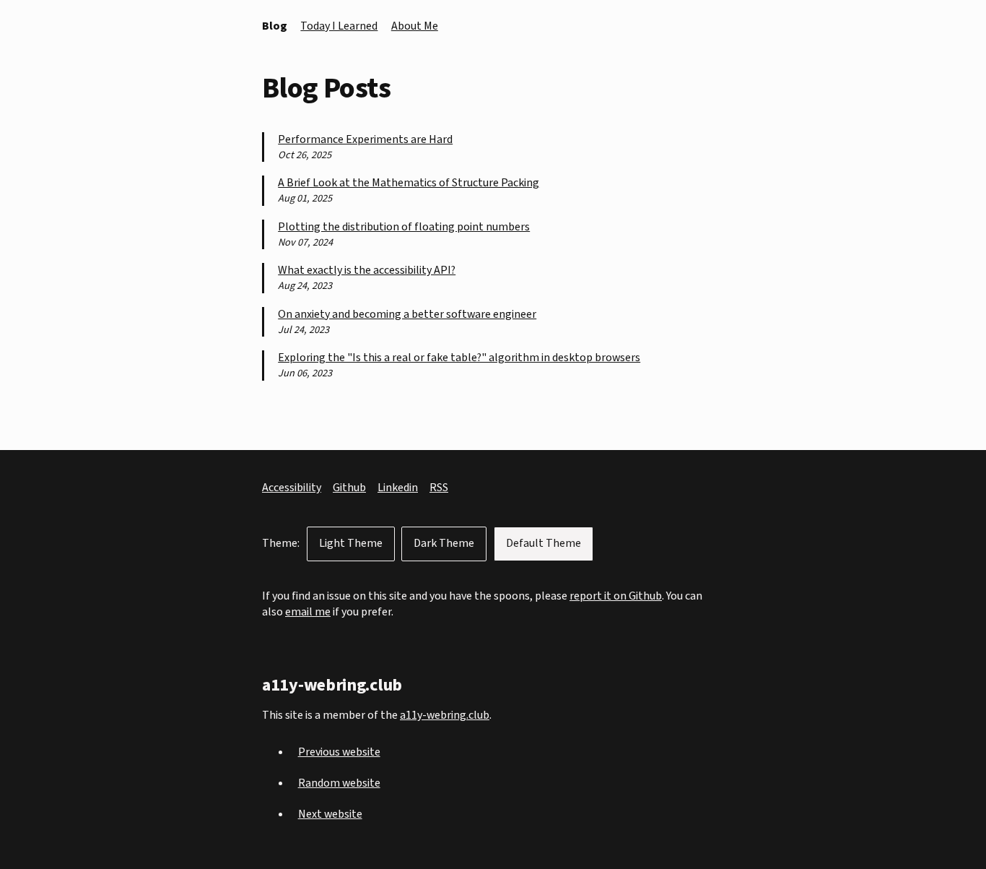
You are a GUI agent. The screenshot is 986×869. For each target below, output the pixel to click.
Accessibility (291, 488)
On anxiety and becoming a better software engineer (407, 314)
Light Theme (351, 543)
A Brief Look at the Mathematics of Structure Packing (408, 183)
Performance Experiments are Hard (365, 139)
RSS (438, 488)
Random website (339, 783)
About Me (414, 26)
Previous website (339, 752)
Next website (330, 814)
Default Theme (543, 543)
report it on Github (616, 596)
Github (349, 488)
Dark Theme (444, 543)
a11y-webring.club (444, 715)
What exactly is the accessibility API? (366, 270)
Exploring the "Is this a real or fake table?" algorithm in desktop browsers (459, 358)
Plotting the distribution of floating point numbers (404, 227)
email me (308, 612)
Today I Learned (339, 26)
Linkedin (398, 488)
